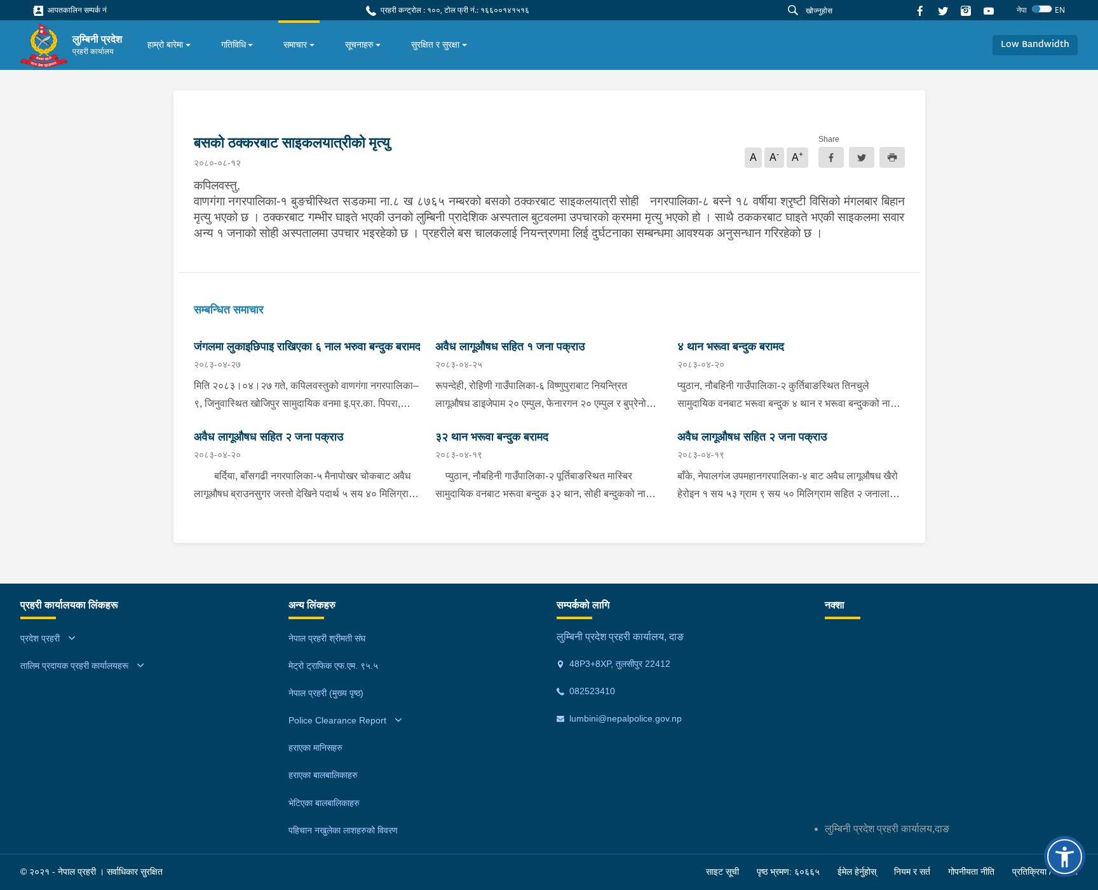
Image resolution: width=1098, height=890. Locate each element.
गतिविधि (233, 44)
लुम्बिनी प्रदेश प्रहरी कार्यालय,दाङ (887, 828)
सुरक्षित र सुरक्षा (435, 44)
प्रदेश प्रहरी (40, 638)
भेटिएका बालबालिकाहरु (324, 803)
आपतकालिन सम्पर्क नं (76, 9)
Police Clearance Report (337, 720)
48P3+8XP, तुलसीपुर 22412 (618, 664)
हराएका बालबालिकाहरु (323, 775)
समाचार (295, 44)
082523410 (591, 691)
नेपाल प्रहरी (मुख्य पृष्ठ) (325, 693)
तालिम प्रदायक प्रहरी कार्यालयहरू (74, 666)
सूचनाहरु (359, 44)
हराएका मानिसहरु (315, 748)
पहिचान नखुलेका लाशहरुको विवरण (343, 830)
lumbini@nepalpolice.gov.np (624, 718)
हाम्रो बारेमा (165, 44)
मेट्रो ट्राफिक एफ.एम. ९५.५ (333, 666)
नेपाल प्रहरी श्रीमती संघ (326, 638)
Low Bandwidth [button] (1035, 45)
